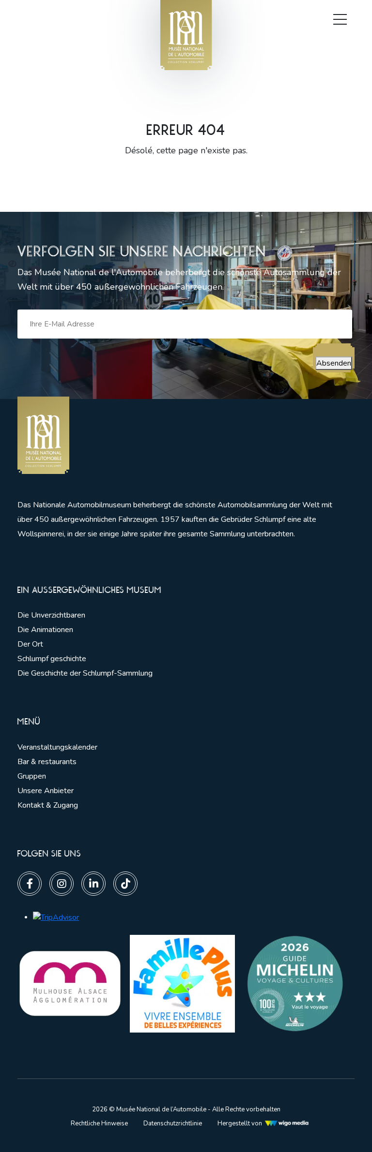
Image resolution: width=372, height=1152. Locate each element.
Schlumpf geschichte (51, 658)
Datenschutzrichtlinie (172, 1123)
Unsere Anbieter (45, 790)
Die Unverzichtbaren (51, 615)
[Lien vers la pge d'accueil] (177, 435)
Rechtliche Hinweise (99, 1123)
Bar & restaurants (47, 761)
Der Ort (30, 644)
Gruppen (31, 776)
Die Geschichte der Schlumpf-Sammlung (85, 673)
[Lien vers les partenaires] (70, 983)
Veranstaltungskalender (57, 747)
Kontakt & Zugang (47, 805)
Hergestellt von (239, 1123)
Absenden (333, 363)
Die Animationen (45, 629)
